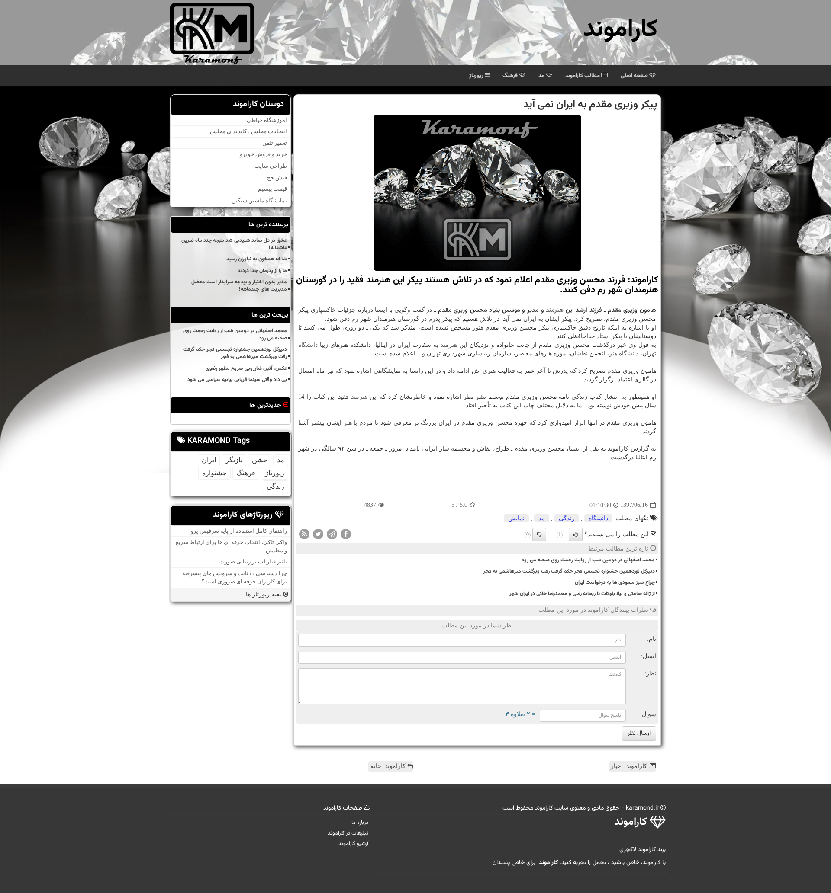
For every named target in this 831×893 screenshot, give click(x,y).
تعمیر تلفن (274, 143)
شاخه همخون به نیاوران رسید (256, 259)
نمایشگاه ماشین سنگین (259, 200)
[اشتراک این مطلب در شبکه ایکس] (318, 533)
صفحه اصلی (635, 75)
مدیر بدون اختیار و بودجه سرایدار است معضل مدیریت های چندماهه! (239, 285)
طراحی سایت (270, 166)
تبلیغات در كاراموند (348, 833)
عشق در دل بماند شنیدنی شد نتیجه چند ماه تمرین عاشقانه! (234, 244)
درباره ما (359, 822)
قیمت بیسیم (272, 189)
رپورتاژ (477, 75)
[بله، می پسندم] (576, 534)
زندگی (567, 518)
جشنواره (214, 473)
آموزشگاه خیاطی (267, 120)
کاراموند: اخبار (630, 766)
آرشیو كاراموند (353, 843)
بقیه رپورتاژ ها (264, 594)
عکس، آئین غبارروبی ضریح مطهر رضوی (246, 368)
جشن (259, 460)
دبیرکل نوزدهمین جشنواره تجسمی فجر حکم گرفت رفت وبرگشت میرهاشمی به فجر (569, 571)
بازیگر (233, 460)
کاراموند (620, 30)
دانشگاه (308, 345)
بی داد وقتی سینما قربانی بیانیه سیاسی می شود (237, 380)
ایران (209, 460)
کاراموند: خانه (388, 766)
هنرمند (555, 310)
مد (542, 75)
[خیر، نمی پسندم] (539, 534)
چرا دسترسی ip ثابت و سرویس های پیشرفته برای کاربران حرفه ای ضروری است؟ (234, 577)
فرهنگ (510, 75)
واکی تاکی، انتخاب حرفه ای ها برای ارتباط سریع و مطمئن (231, 546)
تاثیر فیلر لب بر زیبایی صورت (253, 561)
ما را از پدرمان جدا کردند (262, 271)
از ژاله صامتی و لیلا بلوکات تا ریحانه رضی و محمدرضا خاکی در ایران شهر (582, 594)
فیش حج (277, 177)
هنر (613, 353)
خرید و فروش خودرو (263, 154)
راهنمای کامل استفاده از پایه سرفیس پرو (239, 531)
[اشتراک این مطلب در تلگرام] (332, 533)
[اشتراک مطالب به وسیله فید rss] (304, 533)
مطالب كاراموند (583, 75)
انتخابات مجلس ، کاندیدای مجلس (248, 131)
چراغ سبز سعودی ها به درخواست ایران (615, 582)
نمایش (516, 518)
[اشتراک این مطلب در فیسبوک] (346, 533)
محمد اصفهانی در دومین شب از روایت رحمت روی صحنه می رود (588, 560)
